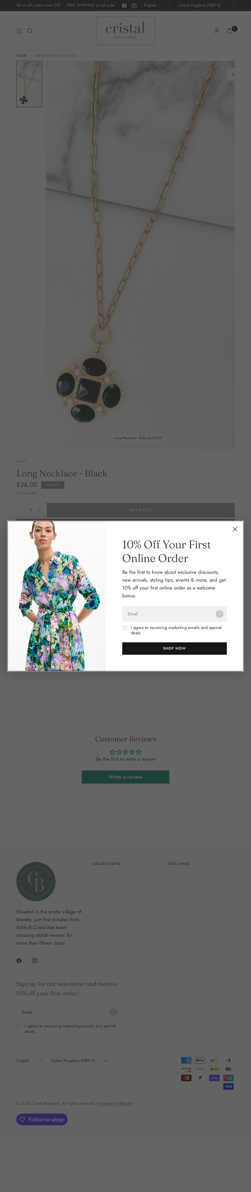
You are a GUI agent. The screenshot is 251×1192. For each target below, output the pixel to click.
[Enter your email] (220, 614)
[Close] (235, 529)
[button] (174, 648)
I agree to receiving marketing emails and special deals (176, 630)
